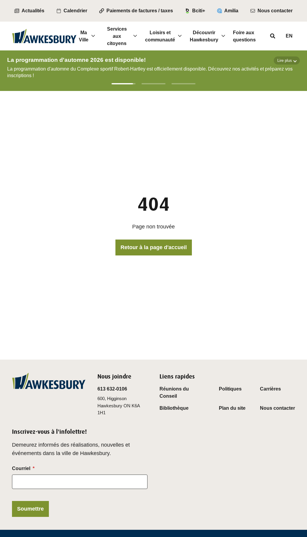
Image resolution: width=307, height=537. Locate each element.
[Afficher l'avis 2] (153, 83)
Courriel (21, 468)
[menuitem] (29, 11)
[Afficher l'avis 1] (123, 83)
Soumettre (30, 509)
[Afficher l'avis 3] (183, 83)
